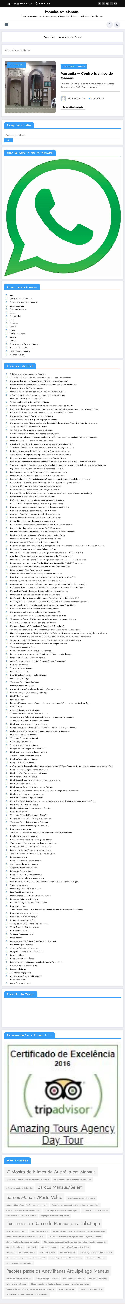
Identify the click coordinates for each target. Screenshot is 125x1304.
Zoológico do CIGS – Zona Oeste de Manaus (29, 923)
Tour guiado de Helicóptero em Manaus (27, 878)
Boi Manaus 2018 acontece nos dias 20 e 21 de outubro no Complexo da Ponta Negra (47, 587)
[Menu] (6, 24)
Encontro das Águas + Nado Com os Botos (28, 902)
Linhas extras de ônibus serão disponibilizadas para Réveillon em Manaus (41, 524)
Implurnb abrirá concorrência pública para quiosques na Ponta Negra (79, 1231)
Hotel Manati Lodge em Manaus (23, 776)
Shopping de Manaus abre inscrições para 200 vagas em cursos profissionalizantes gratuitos (49, 601)
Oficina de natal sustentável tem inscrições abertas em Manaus (36, 573)
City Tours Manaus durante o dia (23, 965)
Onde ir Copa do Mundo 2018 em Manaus (65, 1258)
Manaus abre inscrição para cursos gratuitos (22, 1242)
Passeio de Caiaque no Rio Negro (24, 899)
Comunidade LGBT (17, 305)
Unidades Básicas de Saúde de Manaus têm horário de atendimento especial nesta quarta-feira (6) (51, 493)
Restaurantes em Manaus (20, 351)
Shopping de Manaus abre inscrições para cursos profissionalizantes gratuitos (60, 1284)
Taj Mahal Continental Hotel (21, 934)
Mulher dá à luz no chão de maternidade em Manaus (32, 521)
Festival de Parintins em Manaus (23, 916)
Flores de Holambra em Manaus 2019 (26, 398)
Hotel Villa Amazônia (19, 696)
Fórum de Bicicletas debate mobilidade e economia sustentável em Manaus (41, 412)
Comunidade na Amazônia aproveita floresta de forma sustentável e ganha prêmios (45, 482)
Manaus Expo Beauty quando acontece (20, 1252)
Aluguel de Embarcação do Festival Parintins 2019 (72, 1179)
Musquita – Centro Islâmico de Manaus (87, 76)
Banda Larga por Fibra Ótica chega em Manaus (30, 570)
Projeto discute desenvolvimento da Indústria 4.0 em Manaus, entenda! (40, 451)
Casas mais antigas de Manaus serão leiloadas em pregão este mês (38, 643)
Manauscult (32, 1247)
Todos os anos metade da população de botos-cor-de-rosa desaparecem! (41, 832)
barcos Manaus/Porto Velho (34, 1197)
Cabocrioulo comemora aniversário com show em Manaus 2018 (75, 1205)
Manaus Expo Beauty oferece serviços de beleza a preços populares (39, 591)
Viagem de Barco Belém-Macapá (24, 738)
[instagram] (111, 3)
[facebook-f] (99, 3)
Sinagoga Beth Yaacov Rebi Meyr (24, 948)
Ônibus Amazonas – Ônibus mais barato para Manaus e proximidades (39, 731)
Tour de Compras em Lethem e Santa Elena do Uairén (32, 853)
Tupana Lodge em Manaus (21, 668)
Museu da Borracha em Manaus (23, 734)
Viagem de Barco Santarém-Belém (24, 682)
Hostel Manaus (16, 937)
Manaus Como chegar (14, 1247)
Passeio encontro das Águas (22, 958)
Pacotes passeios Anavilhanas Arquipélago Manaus (57, 1271)
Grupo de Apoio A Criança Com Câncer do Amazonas (33, 941)
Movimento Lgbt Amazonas (21, 944)
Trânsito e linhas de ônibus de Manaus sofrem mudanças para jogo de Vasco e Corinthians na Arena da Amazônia (58, 465)
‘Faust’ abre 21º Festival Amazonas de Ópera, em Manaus (34, 843)
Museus (13, 337)
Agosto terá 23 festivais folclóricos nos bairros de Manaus (27, 1179)
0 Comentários (97, 98)
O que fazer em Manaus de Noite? (19, 1263)
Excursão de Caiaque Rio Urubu (23, 913)
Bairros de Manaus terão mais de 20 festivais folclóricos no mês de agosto (41, 654)
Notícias (13, 340)
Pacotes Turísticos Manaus (20, 347)
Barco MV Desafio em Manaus (23, 762)
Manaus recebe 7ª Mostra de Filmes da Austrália (30, 895)
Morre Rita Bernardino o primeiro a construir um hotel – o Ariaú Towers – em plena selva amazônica (53, 801)
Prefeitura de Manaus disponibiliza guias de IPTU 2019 (33, 510)
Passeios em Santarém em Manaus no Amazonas (30, 650)
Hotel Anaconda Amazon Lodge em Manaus (28, 724)
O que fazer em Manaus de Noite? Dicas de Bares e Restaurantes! (38, 661)
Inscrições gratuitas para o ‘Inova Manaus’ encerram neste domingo (38, 472)
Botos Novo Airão (17, 979)
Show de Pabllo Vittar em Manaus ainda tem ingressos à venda (36, 503)
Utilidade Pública (17, 354)
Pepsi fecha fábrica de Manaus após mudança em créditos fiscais (37, 535)
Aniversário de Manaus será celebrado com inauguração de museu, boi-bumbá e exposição (48, 584)
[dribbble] (107, 3)
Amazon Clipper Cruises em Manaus (25, 755)
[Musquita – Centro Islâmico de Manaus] (30, 86)
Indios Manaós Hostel (19, 671)
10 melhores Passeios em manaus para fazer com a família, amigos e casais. (42, 447)
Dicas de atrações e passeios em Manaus (27, 657)
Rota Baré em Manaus (19, 664)
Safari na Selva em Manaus (16, 1284)
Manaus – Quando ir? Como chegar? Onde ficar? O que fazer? (37, 626)
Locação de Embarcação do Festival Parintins (29, 748)
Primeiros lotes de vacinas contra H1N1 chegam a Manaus (34, 489)
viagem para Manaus (66, 1289)
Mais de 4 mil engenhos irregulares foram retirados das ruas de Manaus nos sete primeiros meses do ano (54, 409)
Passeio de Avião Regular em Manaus (26, 874)
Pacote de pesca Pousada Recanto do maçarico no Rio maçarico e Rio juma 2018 (45, 790)
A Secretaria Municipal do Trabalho (19, 1188)
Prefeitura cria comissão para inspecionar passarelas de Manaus (37, 500)
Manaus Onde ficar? (47, 1252)
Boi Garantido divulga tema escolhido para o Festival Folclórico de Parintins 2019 (44, 598)
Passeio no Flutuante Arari (21, 871)
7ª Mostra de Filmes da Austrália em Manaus (51, 1171)
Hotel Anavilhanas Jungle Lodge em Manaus (28, 752)
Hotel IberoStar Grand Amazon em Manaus (28, 773)
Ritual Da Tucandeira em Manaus (23, 759)
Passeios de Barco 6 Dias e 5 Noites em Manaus (30, 846)
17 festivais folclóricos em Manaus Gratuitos (28, 426)
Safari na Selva (16, 706)
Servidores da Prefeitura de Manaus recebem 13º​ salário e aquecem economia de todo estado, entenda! (53, 437)
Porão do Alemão (17, 955)
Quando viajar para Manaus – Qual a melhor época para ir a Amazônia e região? (44, 881)
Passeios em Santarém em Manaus (18, 1278)
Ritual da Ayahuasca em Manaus (23, 836)
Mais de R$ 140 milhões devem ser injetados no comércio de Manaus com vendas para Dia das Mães (53, 461)
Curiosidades (15, 316)
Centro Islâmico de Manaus (74, 66)
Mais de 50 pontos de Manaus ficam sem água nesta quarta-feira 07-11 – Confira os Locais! (48, 559)
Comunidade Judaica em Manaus (23, 302)
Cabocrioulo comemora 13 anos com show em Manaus (33, 622)
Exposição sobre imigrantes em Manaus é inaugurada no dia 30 (37, 468)
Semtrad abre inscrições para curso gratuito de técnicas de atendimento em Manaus (45, 640)
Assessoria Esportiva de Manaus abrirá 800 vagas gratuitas (35, 514)
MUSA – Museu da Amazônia (22, 920)
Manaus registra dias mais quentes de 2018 (96, 1252)
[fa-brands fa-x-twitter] (103, 3)
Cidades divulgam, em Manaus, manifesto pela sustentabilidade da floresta (41, 405)
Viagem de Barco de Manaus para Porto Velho (30, 825)
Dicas (12, 319)
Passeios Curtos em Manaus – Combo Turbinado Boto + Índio (36, 962)
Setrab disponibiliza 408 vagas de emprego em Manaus (33, 419)
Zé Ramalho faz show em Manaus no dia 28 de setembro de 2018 (38, 615)
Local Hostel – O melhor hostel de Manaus (28, 675)
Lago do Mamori (17, 699)
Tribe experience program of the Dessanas (27, 374)
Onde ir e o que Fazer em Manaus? (25, 344)
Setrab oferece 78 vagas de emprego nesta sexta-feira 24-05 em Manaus (40, 454)
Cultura (12, 312)
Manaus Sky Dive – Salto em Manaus (25, 888)
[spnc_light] (117, 24)
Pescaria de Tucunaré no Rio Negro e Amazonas (30, 818)
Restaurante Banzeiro (19, 930)
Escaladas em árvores (19, 811)
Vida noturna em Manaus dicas (91, 1289)
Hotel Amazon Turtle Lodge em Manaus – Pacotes (31, 787)
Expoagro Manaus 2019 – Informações (26, 388)
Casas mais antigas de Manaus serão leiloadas (22, 1210)
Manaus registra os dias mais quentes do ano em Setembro (35, 594)
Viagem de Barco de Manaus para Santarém (28, 815)
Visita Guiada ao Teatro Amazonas (24, 927)
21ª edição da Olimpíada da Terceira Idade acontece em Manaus (37, 395)
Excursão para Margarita (20, 829)
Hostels (13, 326)
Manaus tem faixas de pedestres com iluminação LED (25, 1258)
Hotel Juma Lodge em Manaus (22, 783)
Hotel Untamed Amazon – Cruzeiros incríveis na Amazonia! (35, 780)
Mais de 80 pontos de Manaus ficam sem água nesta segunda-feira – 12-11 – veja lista (46, 552)
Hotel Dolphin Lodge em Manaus (24, 804)
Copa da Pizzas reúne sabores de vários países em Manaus (35, 689)
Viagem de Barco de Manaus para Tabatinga (29, 822)
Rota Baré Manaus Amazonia (73, 1278)
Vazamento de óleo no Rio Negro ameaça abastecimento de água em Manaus (43, 619)
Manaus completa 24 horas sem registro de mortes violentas (35, 538)
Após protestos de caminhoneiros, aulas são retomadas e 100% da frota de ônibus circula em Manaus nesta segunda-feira (61, 766)
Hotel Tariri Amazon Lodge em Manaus (26, 797)
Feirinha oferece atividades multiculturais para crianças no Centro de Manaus (42, 531)
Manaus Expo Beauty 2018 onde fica (75, 1247)
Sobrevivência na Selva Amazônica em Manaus (29, 720)
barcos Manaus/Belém (60, 1187)
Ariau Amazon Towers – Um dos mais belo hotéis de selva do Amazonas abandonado (46, 909)
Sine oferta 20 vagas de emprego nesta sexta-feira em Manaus (36, 486)
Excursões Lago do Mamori (16, 1231)
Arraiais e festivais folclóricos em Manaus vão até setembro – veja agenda (41, 444)
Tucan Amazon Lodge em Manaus (24, 745)
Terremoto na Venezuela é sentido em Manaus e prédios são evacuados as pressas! (45, 629)
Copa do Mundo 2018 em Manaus (95, 1210)
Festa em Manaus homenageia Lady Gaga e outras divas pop (35, 517)
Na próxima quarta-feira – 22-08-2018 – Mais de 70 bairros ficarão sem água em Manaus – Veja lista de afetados (58, 633)
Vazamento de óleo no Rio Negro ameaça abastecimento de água (30, 1289)
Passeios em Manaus (62, 11)
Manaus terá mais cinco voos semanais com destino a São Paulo (37, 475)
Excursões (14, 323)
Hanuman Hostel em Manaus (22, 685)
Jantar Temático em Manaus (21, 892)
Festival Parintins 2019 (40, 1231)
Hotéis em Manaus (17, 333)
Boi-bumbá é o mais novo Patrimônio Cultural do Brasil (33, 549)
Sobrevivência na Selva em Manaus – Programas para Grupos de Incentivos (42, 717)
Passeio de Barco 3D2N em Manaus (25, 860)
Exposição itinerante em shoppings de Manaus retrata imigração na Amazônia (43, 577)
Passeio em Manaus (18, 857)
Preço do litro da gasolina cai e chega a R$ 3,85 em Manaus (36, 528)
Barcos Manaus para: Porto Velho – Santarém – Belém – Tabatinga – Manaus (43, 727)
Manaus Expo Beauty (48, 1247)
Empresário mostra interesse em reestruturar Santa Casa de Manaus (38, 458)
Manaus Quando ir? (67, 1252)
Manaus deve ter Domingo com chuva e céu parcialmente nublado (38, 391)
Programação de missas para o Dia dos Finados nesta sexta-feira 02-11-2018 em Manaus (47, 563)
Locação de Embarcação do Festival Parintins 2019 (24, 1236)
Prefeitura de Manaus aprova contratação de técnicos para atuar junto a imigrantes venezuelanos (50, 636)
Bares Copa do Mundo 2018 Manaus (81, 1198)
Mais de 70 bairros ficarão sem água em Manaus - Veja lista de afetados (75, 1236)
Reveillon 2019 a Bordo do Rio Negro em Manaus (31, 839)
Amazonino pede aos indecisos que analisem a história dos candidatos (40, 566)
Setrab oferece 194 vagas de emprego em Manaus (31, 430)
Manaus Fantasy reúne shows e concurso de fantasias (32, 496)
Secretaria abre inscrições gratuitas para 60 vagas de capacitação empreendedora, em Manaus (50, 479)
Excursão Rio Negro (18, 906)
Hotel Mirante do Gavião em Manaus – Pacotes (30, 808)
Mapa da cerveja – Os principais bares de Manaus (31, 440)
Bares (12, 295)
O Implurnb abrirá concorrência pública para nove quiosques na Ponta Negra (43, 605)
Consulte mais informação (73, 107)
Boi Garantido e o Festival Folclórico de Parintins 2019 (26, 1205)
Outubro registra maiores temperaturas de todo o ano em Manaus (37, 580)
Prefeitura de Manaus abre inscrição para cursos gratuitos (34, 608)
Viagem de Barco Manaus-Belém (23, 867)
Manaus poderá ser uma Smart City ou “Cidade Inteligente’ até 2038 (39, 381)
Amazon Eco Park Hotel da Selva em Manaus (29, 713)
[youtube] (115, 3)
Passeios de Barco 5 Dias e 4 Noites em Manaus (30, 850)
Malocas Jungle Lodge (19, 678)
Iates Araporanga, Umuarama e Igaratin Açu (28, 692)
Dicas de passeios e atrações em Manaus (21, 1216)
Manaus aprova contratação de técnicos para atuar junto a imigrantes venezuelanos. (75, 1242)
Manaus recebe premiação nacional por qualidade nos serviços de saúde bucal (43, 384)
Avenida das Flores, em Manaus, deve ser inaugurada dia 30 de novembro (41, 556)
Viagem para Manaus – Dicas (22, 647)
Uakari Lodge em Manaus (20, 741)
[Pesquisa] (109, 24)
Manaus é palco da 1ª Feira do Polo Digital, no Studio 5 (34, 542)
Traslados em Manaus (19, 885)
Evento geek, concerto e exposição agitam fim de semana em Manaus (39, 507)
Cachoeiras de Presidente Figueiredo (25, 976)
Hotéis (12, 330)
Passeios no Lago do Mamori (47, 1278)
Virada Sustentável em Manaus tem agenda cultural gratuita (35, 433)
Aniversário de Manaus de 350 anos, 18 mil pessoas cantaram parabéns (40, 377)
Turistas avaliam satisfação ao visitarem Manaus (29, 402)
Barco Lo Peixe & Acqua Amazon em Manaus (29, 769)
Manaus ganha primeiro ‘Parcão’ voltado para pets (31, 416)
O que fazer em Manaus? (20, 983)
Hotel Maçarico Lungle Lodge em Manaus (27, 794)
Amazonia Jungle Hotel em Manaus (25, 710)
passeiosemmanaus (76, 98)
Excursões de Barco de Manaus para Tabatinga (53, 1223)
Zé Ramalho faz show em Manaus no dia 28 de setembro (27, 1294)
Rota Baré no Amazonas (98, 1278)
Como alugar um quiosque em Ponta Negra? (61, 1210)
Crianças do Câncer (18, 309)
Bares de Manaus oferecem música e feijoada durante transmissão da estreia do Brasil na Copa (50, 703)
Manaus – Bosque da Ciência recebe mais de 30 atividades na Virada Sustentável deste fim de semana (53, 423)
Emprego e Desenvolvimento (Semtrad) (55, 1216)
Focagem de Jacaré (18, 969)
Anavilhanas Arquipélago (20, 972)
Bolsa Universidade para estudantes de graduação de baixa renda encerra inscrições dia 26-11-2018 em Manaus (57, 545)
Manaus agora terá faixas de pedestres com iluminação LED (35, 612)
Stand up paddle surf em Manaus (24, 864)
